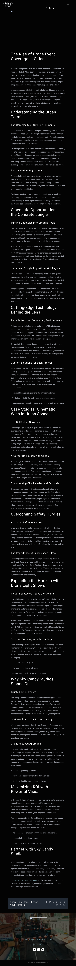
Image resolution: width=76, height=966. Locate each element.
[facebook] (46, 8)
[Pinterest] (57, 905)
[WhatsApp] (60, 902)
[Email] (64, 905)
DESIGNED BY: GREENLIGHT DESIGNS (38, 963)
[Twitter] (50, 902)
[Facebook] (46, 902)
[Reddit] (53, 902)
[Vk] (60, 905)
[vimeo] (53, 8)
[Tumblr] (64, 902)
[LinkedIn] (57, 902)
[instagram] (49, 8)
